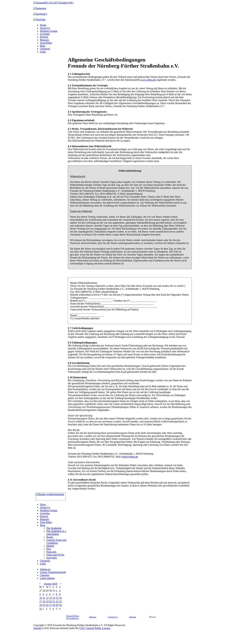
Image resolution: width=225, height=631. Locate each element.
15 (57, 597)
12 (47, 597)
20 (50, 601)
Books (49, 537)
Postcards (51, 551)
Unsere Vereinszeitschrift (53, 572)
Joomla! (37, 628)
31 (40, 608)
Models (50, 546)
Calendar (44, 575)
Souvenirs (51, 557)
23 (60, 601)
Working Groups (48, 31)
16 (60, 597)
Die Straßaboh (53, 528)
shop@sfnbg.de (130, 456)
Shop (42, 45)
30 (60, 605)
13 (50, 597)
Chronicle (45, 48)
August (47, 583)
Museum (44, 39)
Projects (44, 37)
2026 (54, 583)
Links (43, 51)
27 (50, 605)
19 (47, 601)
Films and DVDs (55, 554)
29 (57, 605)
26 (47, 605)
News (43, 504)
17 (40, 601)
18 (44, 601)
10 (40, 597)
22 (57, 601)
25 (44, 605)
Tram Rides (46, 42)
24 (40, 605)
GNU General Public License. (95, 628)
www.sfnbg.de (148, 79)
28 (54, 605)
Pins (48, 548)
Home (43, 25)
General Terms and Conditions (56, 541)
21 (54, 601)
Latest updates (47, 578)
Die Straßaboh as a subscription (56, 532)
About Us (45, 28)
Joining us (45, 569)
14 (54, 597)
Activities (45, 34)
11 (44, 597)
